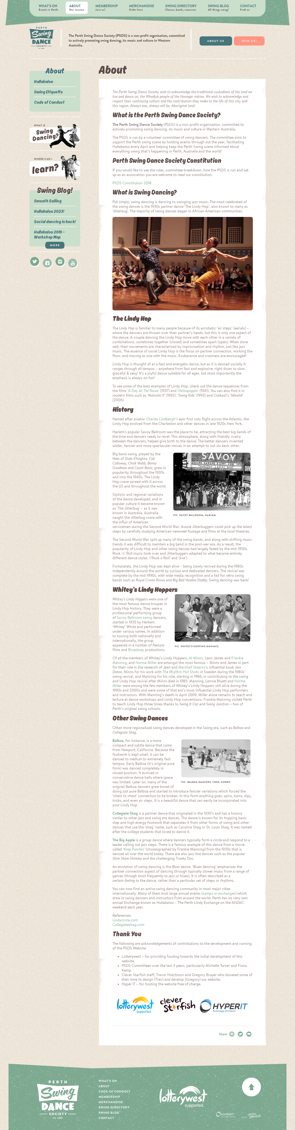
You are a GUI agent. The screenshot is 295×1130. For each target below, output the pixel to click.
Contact (248, 7)
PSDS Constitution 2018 (131, 183)
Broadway (136, 649)
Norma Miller (146, 662)
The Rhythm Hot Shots (180, 671)
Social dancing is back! (55, 221)
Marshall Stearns (191, 667)
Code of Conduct (49, 102)
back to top (251, 1087)
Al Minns (196, 658)
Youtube (72, 263)
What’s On (48, 7)
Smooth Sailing (48, 200)
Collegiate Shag (125, 813)
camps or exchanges (219, 893)
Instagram (60, 261)
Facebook (47, 263)
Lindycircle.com (125, 920)
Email (249, 1034)
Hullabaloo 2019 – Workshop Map (49, 234)
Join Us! (249, 41)
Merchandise (141, 7)
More (55, 245)
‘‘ (143, 390)
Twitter (34, 261)
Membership (106, 7)
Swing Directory (181, 7)
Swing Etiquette (48, 91)
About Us (215, 41)
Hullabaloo (43, 81)
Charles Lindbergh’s (162, 419)
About (76, 7)
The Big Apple (123, 840)
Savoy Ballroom (129, 617)
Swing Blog (218, 7)
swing (147, 617)
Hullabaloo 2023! (49, 211)
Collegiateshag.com (128, 924)
